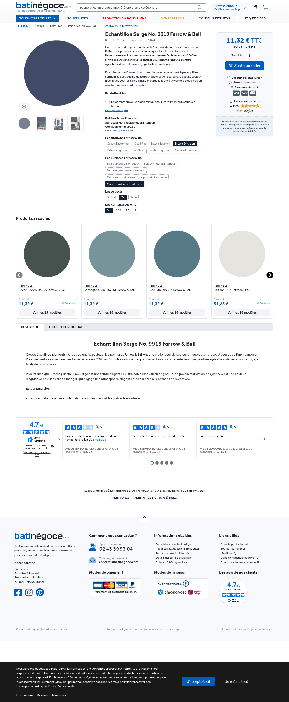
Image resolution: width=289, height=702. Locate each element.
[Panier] (267, 7)
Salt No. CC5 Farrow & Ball (232, 290)
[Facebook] (19, 592)
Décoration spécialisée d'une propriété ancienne (137, 177)
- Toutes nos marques (232, 548)
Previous (16, 273)
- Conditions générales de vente (238, 557)
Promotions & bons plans (124, 18)
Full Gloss (139, 150)
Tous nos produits (35, 18)
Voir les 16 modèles (242, 312)
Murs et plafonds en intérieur (125, 184)
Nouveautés (77, 18)
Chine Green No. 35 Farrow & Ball (42, 290)
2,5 (128, 210)
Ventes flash (172, 18)
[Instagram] (30, 592)
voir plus (100, 439)
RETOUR (25, 26)
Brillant (111, 197)
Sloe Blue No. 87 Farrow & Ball (170, 290)
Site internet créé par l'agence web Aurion (246, 629)
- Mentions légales (230, 553)
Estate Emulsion (185, 143)
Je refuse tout (236, 681)
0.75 (118, 210)
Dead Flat (140, 143)
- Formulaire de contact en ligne (173, 544)
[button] (51, 695)
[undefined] (52, 446)
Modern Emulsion (186, 150)
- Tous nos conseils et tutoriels (173, 553)
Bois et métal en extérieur (123, 163)
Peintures (56, 26)
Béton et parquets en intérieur (126, 170)
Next (268, 273)
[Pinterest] (41, 592)
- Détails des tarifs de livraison (172, 557)
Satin (133, 197)
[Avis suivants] (265, 439)
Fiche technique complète (119, 130)
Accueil (39, 26)
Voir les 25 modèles (47, 312)
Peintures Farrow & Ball (82, 26)
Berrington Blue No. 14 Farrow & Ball (109, 290)
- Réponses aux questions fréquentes (177, 548)
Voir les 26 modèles (112, 312)
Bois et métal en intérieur (159, 163)
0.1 (109, 210)
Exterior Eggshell (117, 150)
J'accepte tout (198, 681)
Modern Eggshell (159, 150)
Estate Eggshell (160, 143)
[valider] (200, 7)
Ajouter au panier (247, 66)
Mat (123, 197)
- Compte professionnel (233, 544)
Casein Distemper (118, 143)
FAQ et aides (255, 18)
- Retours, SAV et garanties (170, 562)
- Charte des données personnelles (240, 562)
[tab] (30, 327)
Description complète (116, 110)
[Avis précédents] (59, 439)
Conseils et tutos (214, 18)
